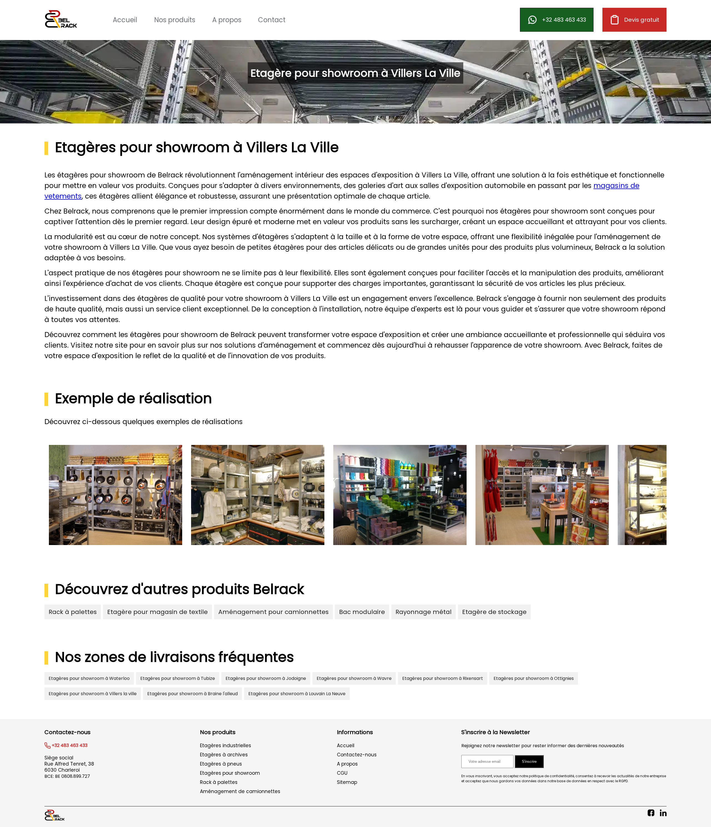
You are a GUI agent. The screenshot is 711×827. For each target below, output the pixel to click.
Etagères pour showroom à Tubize (177, 678)
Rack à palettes (73, 612)
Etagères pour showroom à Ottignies (534, 678)
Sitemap (347, 782)
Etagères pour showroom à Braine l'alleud (192, 693)
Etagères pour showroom (230, 773)
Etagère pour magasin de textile (157, 612)
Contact (272, 19)
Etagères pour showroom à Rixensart (442, 678)
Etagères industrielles (225, 745)
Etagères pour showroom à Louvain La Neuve (297, 693)
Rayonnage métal (423, 612)
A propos (226, 19)
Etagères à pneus (221, 764)
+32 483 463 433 (564, 20)
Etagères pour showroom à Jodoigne (266, 678)
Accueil (125, 19)
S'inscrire (529, 761)
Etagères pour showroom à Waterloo (89, 678)
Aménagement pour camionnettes (273, 612)
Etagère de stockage (494, 612)
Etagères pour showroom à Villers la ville (93, 693)
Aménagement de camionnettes (240, 791)
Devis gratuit (641, 20)
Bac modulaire (362, 612)
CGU (342, 773)
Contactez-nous (357, 754)
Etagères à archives (224, 754)
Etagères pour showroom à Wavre (354, 678)
